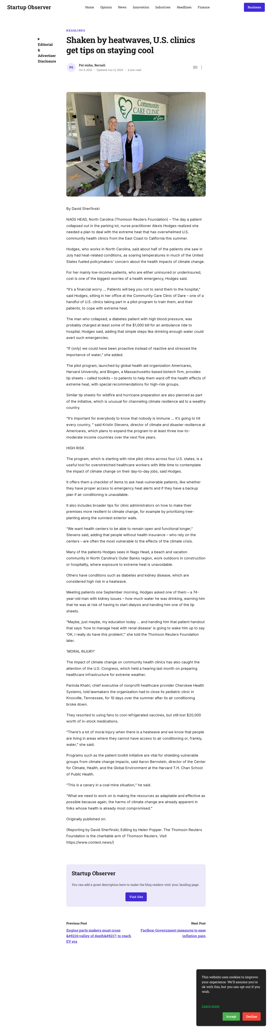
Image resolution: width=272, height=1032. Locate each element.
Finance (204, 7)
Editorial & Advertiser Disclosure (46, 53)
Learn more (210, 1006)
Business (254, 7)
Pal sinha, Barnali (92, 65)
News (122, 7)
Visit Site (136, 897)
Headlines (184, 7)
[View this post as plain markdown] (195, 67)
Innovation (141, 7)
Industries (162, 7)
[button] (202, 67)
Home (89, 7)
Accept (231, 1016)
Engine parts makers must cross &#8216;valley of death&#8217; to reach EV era (98, 936)
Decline (251, 1016)
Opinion (106, 7)
